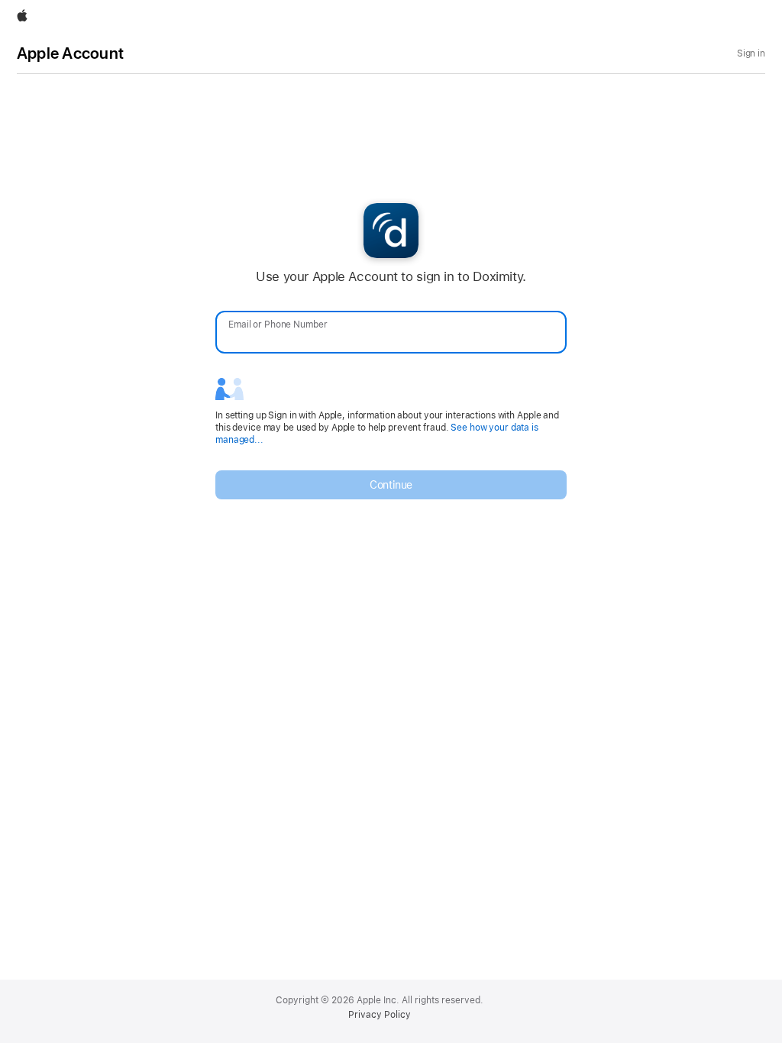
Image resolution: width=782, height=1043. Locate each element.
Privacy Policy (379, 1014)
